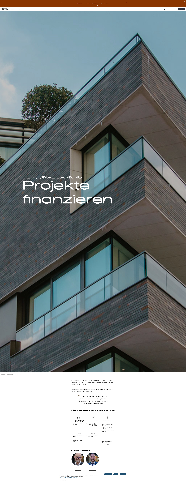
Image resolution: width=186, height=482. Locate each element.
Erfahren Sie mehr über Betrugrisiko (93, 5)
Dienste (11, 9)
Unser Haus (17, 9)
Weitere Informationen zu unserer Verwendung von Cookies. (69, 477)
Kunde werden (23, 9)
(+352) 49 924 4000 (78, 470)
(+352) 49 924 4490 (92, 470)
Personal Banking (10, 374)
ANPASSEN (116, 474)
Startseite (3, 374)
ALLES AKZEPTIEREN (108, 474)
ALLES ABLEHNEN (123, 474)
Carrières (29, 9)
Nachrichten (35, 9)
